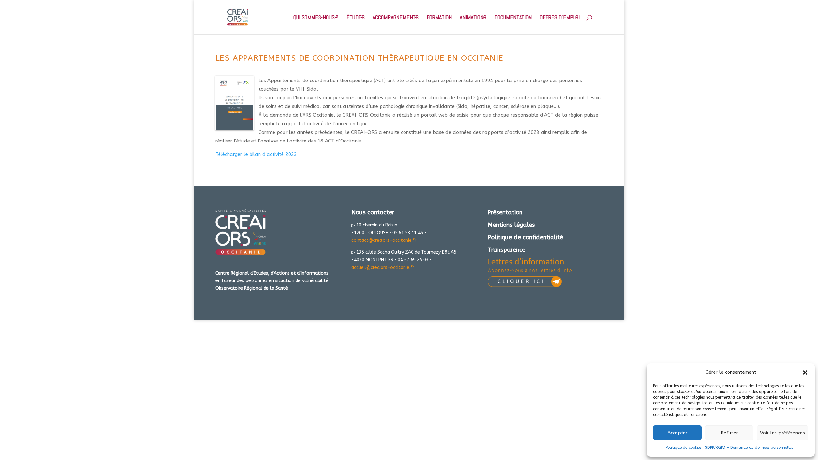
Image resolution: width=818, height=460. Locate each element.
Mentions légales (511, 224)
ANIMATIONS (473, 18)
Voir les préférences (782, 433)
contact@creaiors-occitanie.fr (383, 240)
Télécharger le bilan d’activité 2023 (256, 154)
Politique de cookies (683, 447)
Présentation (505, 212)
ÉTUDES (355, 18)
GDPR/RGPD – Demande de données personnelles (749, 447)
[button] (805, 372)
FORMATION (439, 18)
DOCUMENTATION (513, 18)
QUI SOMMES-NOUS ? (315, 18)
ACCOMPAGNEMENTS (396, 18)
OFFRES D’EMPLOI (560, 18)
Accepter (678, 433)
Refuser (729, 433)
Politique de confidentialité (525, 237)
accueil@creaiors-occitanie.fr (382, 267)
